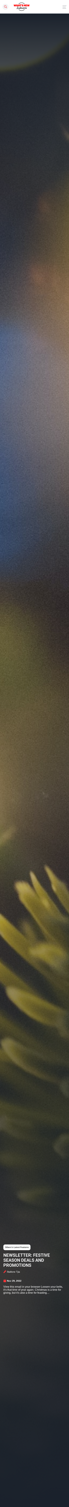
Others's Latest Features (17, 1247)
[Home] (21, 6)
